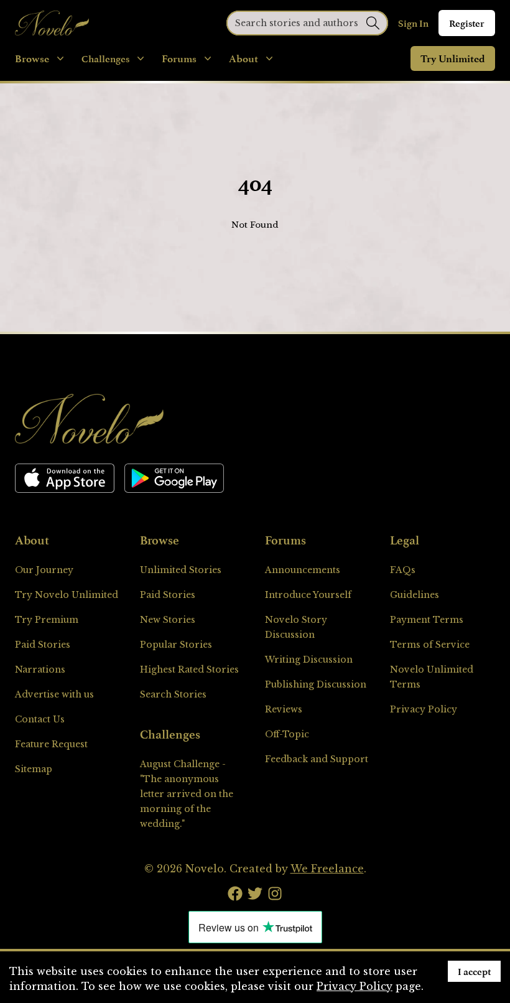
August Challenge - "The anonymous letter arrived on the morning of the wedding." (186, 793)
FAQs (402, 570)
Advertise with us (54, 694)
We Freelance (327, 868)
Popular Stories (176, 644)
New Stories (167, 619)
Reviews (283, 709)
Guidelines (414, 594)
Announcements (302, 570)
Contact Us (40, 719)
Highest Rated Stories (189, 669)
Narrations (40, 669)
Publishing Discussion (315, 684)
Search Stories (173, 694)
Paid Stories (42, 644)
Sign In (413, 23)
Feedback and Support (316, 759)
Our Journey (44, 570)
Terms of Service (430, 644)
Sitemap (33, 769)
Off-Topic (287, 734)
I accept (474, 971)
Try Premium (46, 619)
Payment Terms (426, 619)
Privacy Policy (423, 709)
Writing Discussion (309, 659)
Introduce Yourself (308, 594)
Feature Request (51, 744)
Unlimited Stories (180, 570)
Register (466, 23)
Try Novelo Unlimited (66, 594)
